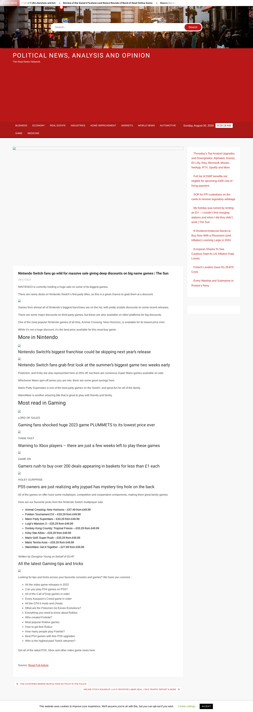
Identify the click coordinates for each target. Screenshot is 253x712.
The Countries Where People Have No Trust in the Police (53, 684)
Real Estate (58, 125)
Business (21, 125)
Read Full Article (38, 665)
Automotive (168, 125)
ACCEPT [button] (206, 706)
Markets (127, 125)
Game (18, 133)
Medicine (33, 133)
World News (146, 125)
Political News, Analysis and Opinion (82, 55)
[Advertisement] (126, 94)
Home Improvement (103, 125)
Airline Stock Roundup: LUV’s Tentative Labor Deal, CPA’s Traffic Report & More (129, 689)
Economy (38, 125)
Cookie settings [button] (186, 706)
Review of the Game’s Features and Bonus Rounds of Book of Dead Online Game (95, 3)
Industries (78, 125)
